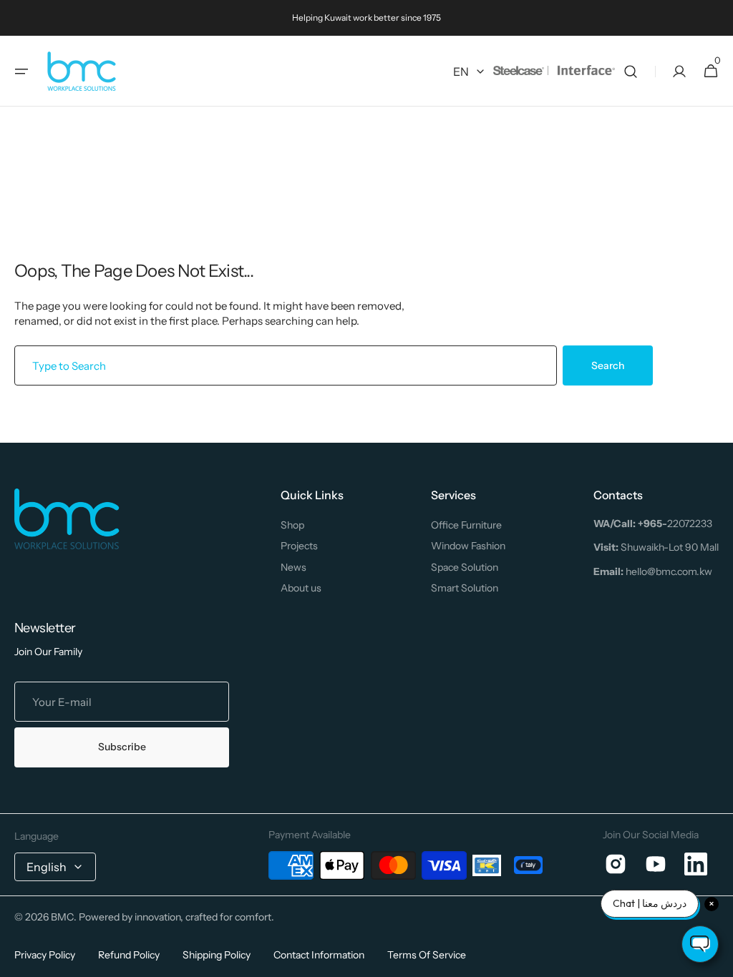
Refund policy (129, 954)
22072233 (652, 523)
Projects (299, 545)
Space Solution (464, 567)
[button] (21, 71)
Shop (292, 525)
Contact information (318, 954)
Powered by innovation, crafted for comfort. (176, 916)
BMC (62, 916)
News (293, 567)
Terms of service (426, 954)
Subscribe (122, 746)
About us (301, 587)
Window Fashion (468, 545)
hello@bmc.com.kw (652, 571)
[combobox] (285, 365)
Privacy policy (44, 954)
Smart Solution (464, 587)
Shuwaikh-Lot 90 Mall (656, 547)
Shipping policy (217, 954)
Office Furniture (466, 525)
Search (607, 365)
